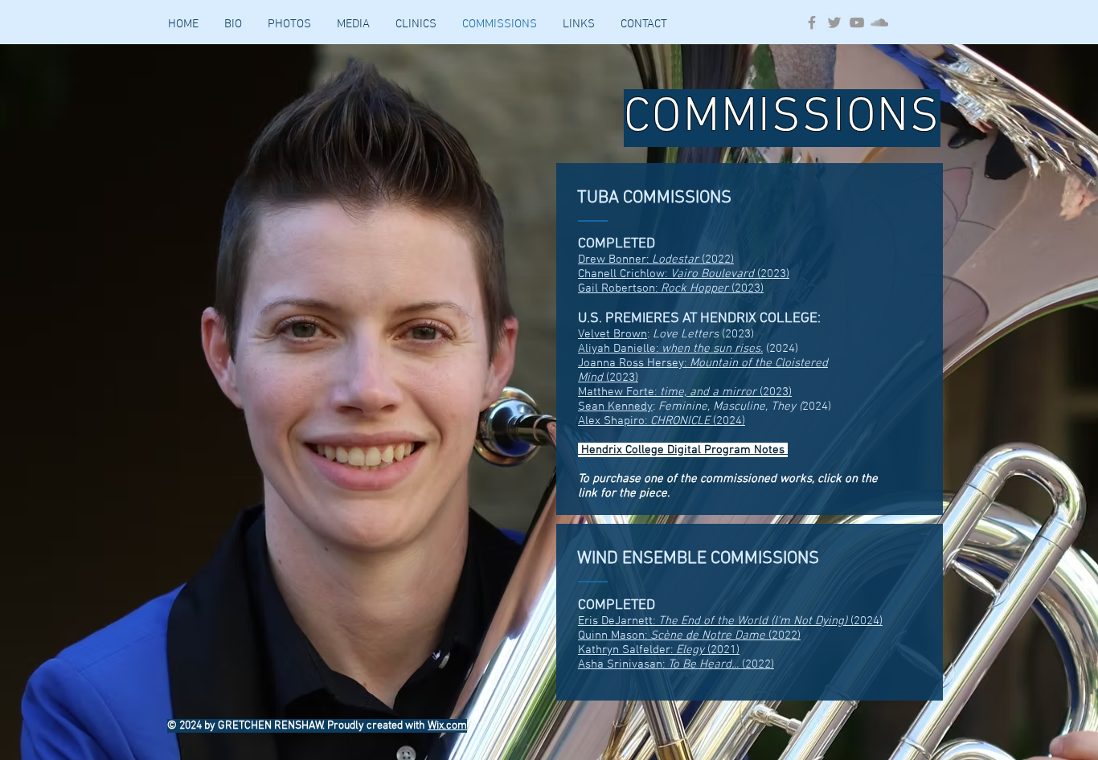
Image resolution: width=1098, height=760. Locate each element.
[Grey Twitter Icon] (834, 22)
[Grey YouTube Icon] (857, 22)
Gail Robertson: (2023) (671, 288)
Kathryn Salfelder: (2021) (659, 650)
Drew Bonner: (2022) (656, 259)
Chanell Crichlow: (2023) (683, 274)
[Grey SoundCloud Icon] (879, 22)
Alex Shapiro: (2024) (661, 421)
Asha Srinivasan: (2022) (676, 664)
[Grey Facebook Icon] (812, 22)
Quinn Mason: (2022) (689, 635)
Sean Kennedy (615, 406)
